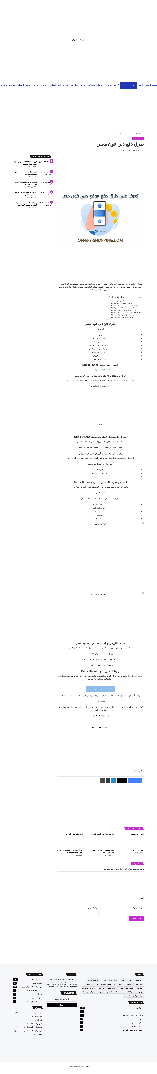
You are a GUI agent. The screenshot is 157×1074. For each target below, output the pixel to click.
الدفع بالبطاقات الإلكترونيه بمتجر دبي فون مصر (127, 305)
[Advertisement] (78, 16)
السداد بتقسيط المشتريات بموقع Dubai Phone (127, 312)
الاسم (141, 898)
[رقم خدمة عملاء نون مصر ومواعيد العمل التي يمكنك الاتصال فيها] (45, 205)
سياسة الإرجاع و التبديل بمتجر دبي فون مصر (126, 315)
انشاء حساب (139, 984)
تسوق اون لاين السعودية (108, 984)
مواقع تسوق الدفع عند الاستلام (134, 996)
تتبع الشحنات (128, 984)
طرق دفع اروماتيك (138, 850)
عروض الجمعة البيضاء (28, 85)
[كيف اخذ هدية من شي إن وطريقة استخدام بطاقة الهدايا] (45, 195)
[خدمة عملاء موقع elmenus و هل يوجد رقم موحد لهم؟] (45, 175)
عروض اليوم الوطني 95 (89, 988)
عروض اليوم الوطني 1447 (135, 992)
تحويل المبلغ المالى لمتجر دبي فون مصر (125, 310)
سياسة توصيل (111, 988)
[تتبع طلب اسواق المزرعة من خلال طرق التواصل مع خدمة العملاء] (70, 840)
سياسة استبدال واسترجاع (126, 988)
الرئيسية (140, 133)
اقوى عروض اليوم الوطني (110, 980)
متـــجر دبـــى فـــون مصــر (101, 689)
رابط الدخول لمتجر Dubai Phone (123, 317)
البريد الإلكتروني (138, 908)
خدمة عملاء (139, 988)
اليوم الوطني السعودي (93, 980)
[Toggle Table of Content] (139, 297)
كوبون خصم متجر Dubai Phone (122, 303)
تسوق (120, 984)
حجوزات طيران (78, 85)
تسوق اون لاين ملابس (92, 984)
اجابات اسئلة (139, 980)
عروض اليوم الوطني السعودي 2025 (93, 992)
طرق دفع (137, 771)
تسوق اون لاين (128, 85)
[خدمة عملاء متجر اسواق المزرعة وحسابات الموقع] (100, 840)
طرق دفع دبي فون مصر (118, 301)
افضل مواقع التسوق (126, 980)
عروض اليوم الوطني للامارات (133, 1030)
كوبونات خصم (112, 85)
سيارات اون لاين (95, 85)
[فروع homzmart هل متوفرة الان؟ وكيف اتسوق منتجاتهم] (45, 164)
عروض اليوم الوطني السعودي (54, 85)
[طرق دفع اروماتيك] (130, 840)
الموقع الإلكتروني (93, 908)
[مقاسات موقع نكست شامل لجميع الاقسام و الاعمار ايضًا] (45, 185)
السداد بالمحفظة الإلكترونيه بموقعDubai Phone (128, 308)
